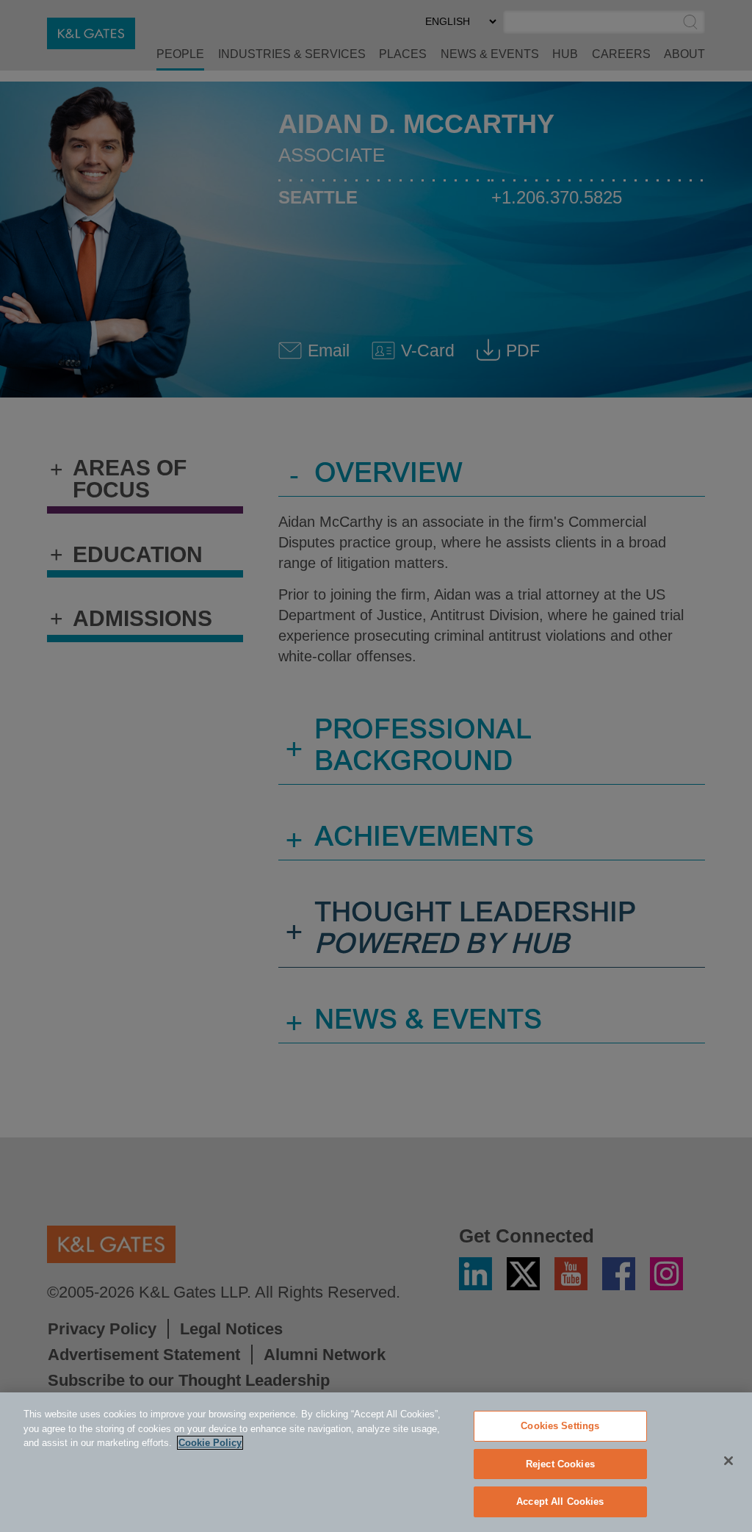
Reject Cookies (560, 1464)
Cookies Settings (560, 1425)
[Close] (728, 1461)
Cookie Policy (210, 1442)
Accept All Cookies (560, 1501)
